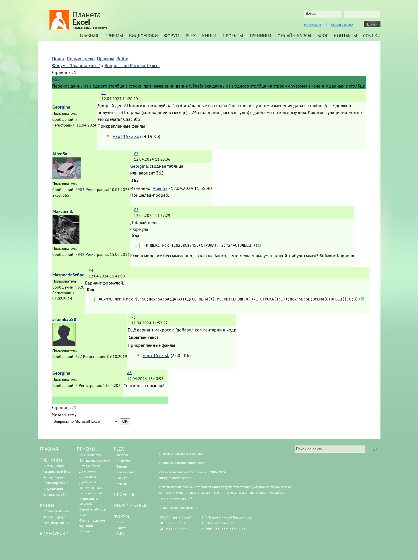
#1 (104, 92)
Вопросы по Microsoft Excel (132, 65)
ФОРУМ (121, 516)
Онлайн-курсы (294, 35)
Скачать (122, 478)
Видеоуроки (143, 35)
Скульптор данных (55, 522)
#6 (129, 372)
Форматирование (92, 520)
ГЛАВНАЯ (49, 449)
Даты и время (89, 466)
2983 (79, 189)
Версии (121, 466)
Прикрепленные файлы (121, 126)
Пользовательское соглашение (181, 453)
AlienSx (59, 154)
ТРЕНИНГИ (51, 460)
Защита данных (90, 488)
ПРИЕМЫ (86, 449)
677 (78, 356)
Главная (89, 35)
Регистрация (312, 24)
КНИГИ (47, 505)
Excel (120, 522)
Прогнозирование (55, 483)
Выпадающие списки (94, 460)
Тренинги (260, 35)
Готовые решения (55, 511)
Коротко (122, 455)
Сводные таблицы (92, 509)
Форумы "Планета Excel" (76, 65)
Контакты (345, 35)
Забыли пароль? (342, 24)
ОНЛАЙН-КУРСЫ (130, 505)
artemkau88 (64, 319)
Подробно (123, 461)
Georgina (61, 107)
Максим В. (62, 211)
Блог (322, 35)
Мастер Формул (53, 477)
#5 (133, 317)
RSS (56, 79)
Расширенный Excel (57, 471)
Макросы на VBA (54, 494)
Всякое (84, 531)
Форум (171, 35)
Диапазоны (87, 476)
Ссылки (371, 35)
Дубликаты (87, 482)
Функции (86, 526)
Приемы (113, 35)
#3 (136, 209)
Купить (121, 483)
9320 (79, 287)
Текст (83, 515)
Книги (209, 35)
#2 (136, 153)
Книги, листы (88, 498)
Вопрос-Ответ (126, 472)
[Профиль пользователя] (66, 177)
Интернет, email (90, 493)
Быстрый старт (53, 466)
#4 (91, 270)
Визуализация (53, 489)
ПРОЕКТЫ (124, 494)
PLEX (191, 35)
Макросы (85, 504)
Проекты (233, 35)
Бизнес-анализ (90, 455)
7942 (79, 254)
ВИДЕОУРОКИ (54, 533)
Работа (121, 528)
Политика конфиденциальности (182, 463)
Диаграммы (88, 471)
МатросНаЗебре (68, 275)
